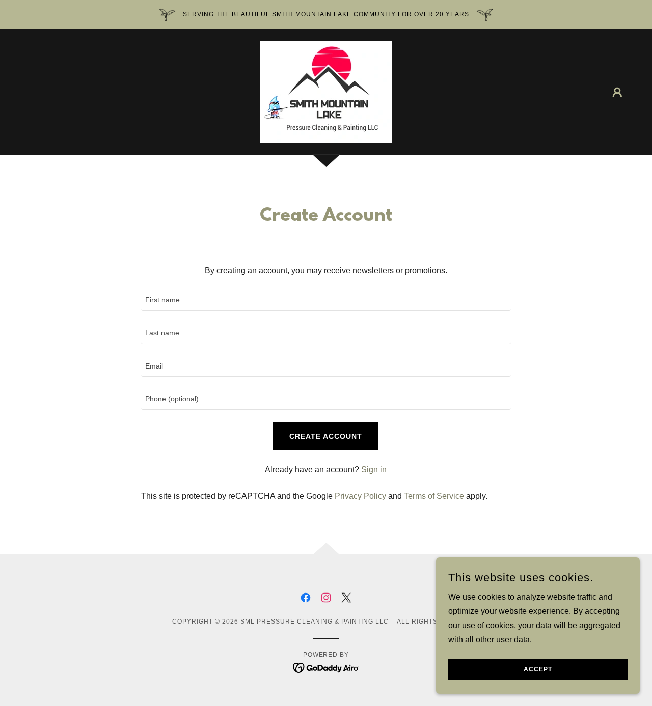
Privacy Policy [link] (360, 496)
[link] (326, 91)
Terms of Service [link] (434, 496)
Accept (538, 669)
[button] (617, 92)
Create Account (325, 436)
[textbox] (325, 300)
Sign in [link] (374, 469)
